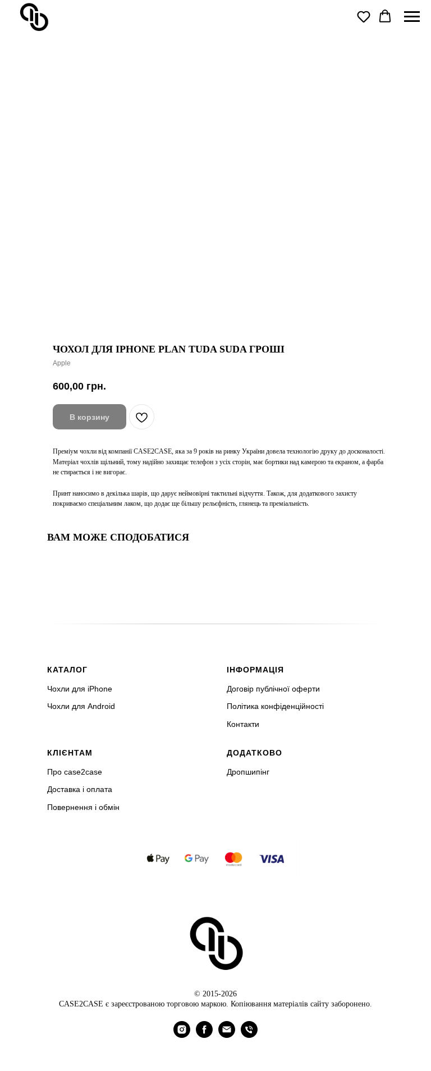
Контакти (243, 724)
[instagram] (181, 1035)
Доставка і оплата (79, 789)
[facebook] (204, 1035)
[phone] (249, 1035)
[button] (363, 16)
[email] (226, 1035)
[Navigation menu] (412, 16)
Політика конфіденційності (275, 706)
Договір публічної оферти (273, 688)
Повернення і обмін (83, 807)
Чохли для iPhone (79, 688)
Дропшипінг (248, 771)
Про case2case (74, 771)
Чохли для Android (81, 706)
